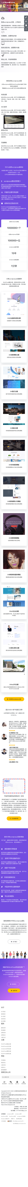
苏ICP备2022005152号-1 (18, 1121)
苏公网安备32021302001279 (19, 1123)
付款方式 (3, 1037)
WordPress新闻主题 (6, 1053)
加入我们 (3, 1016)
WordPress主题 (15, 1098)
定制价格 (3, 1032)
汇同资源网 (3, 1121)
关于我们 (3, 1011)
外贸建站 (3, 1060)
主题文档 (3, 1065)
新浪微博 (4, 1083)
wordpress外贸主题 (6, 1048)
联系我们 (3, 1014)
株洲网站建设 (19, 1118)
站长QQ (17, 1083)
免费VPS (13, 1118)
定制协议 (3, 1035)
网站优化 (3, 1062)
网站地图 (23, 1083)
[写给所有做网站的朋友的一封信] (14, 786)
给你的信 (3, 1018)
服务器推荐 (4, 1069)
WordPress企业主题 (6, 1046)
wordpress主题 (10, 1114)
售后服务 (3, 1030)
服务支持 (3, 1027)
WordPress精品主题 (6, 1044)
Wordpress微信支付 (5, 1118)
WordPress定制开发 (8, 1100)
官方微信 (11, 1083)
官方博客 (3, 1021)
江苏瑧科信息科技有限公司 (20, 1091)
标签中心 (3, 1067)
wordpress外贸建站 (21, 1116)
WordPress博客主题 (6, 1051)
